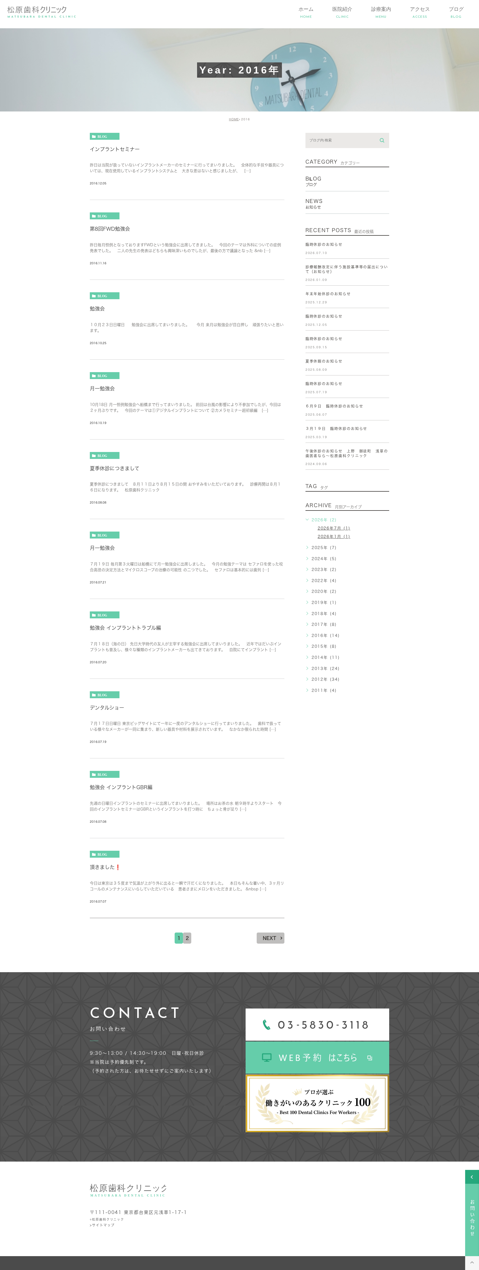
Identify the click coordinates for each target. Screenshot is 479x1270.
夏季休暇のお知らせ (324, 361)
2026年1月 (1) (334, 537)
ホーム (306, 12)
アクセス (420, 12)
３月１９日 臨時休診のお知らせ (336, 428)
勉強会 (97, 308)
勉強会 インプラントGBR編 (121, 787)
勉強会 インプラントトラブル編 (125, 627)
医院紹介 (342, 12)
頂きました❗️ (105, 866)
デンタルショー (107, 707)
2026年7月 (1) (334, 528)
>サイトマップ (102, 1224)
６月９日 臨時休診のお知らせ (334, 406)
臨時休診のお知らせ (324, 244)
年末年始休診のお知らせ (328, 294)
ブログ (456, 12)
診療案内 (381, 12)
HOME (234, 119)
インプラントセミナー (115, 148)
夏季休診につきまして (114, 468)
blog (102, 136)
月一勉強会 (102, 388)
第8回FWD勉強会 (110, 228)
